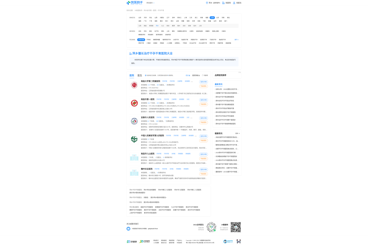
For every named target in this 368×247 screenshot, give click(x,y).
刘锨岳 (146, 197)
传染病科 (150, 34)
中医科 (224, 31)
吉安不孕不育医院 (165, 210)
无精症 (155, 43)
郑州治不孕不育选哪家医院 (225, 97)
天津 (145, 17)
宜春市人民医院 (169, 117)
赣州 (178, 25)
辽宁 (168, 17)
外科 (145, 31)
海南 (156, 21)
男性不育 (141, 43)
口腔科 (191, 31)
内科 (139, 31)
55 (148, 139)
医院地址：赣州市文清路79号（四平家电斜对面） (158, 175)
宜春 (189, 25)
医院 (154, 10)
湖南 (139, 21)
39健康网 (202, 240)
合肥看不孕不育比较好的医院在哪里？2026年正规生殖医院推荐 (237, 93)
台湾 (215, 21)
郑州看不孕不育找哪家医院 (225, 104)
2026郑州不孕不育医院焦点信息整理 (228, 160)
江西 (212, 17)
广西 (150, 21)
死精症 (162, 43)
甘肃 (193, 21)
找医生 (239, 3)
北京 (139, 17)
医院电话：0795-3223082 (149, 124)
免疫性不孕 (222, 39)
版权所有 (208, 240)
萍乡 (157, 25)
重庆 (161, 21)
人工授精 (169, 43)
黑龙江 (179, 17)
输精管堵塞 (156, 39)
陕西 (188, 21)
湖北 (228, 17)
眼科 (173, 31)
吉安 (184, 25)
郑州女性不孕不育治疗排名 (225, 101)
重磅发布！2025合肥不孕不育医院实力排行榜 (231, 172)
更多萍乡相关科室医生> (159, 197)
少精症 (149, 43)
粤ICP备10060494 (191, 242)
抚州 (194, 25)
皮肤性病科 (199, 31)
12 (163, 157)
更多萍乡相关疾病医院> (137, 192)
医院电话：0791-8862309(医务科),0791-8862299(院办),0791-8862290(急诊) (165, 106)
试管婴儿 (177, 43)
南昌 (145, 25)
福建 (207, 17)
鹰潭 (173, 25)
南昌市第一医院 (165, 99)
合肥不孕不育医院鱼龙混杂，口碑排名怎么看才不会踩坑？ (235, 149)
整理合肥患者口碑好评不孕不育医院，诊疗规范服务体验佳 (235, 145)
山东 (217, 17)
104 (148, 103)
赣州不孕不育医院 (150, 210)
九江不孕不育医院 (177, 207)
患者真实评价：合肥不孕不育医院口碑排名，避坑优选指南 (235, 168)
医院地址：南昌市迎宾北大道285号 (153, 160)
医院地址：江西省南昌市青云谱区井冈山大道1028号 (158, 145)
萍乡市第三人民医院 (165, 190)
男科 (162, 31)
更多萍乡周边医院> (150, 213)
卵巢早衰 (220, 43)
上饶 (200, 25)
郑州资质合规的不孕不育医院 (226, 112)
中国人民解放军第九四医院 (170, 136)
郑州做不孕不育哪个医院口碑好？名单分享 (230, 164)
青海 (199, 21)
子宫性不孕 (213, 39)
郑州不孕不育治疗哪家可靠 (225, 108)
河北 (150, 17)
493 (158, 85)
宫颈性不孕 (203, 39)
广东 (145, 21)
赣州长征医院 (164, 169)
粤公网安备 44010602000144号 (205, 242)
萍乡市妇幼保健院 (150, 190)
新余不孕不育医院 (192, 207)
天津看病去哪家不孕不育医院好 (226, 156)
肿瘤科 (208, 31)
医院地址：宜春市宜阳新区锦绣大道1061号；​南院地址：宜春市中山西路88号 (167, 127)
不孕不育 (141, 39)
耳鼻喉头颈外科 (182, 31)
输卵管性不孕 (167, 39)
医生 (140, 75)
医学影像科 (159, 34)
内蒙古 (162, 17)
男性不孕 (212, 43)
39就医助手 (138, 10)
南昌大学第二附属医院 (171, 81)
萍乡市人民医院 (179, 190)
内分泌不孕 (192, 43)
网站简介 (156, 240)
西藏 (182, 21)
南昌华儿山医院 (165, 154)
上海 (185, 17)
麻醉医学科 (141, 34)
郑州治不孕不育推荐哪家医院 (226, 124)
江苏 (190, 17)
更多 (236, 133)
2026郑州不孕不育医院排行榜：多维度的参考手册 (232, 152)
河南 (223, 17)
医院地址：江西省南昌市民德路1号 (153, 90)
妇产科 (157, 31)
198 (157, 121)
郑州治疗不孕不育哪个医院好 (226, 120)
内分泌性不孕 (203, 43)
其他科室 (168, 34)
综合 (187, 75)
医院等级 (195, 75)
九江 (162, 25)
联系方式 (164, 242)
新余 (168, 25)
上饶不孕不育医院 (135, 213)
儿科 (168, 31)
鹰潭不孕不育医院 (135, 210)
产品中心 (179, 240)
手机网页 (179, 242)
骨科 (150, 31)
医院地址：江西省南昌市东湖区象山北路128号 (156, 109)
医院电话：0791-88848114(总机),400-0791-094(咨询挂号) (159, 142)
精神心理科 (215, 31)
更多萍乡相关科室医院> (152, 202)
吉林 (173, 17)
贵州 (172, 21)
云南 (177, 21)
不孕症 (149, 39)
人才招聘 (156, 242)
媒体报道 (164, 240)
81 (148, 121)
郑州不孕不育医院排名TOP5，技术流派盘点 (230, 141)
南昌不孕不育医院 (147, 207)
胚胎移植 (228, 43)
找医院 (228, 3)
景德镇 (151, 25)
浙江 (196, 17)
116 (148, 85)
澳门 (225, 21)
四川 (166, 21)
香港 (220, 21)
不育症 (185, 43)
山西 (156, 17)
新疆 (209, 21)
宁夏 (204, 21)
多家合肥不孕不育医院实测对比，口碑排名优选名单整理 (235, 137)
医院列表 (171, 242)
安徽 (201, 17)
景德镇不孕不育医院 (162, 207)
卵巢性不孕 (194, 39)
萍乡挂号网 (148, 10)
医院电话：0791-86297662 (149, 88)
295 (158, 103)
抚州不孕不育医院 (194, 210)
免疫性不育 (184, 39)
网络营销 (171, 240)
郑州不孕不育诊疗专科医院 (225, 116)
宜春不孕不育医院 (179, 210)
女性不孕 (176, 39)
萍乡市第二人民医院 (194, 190)
